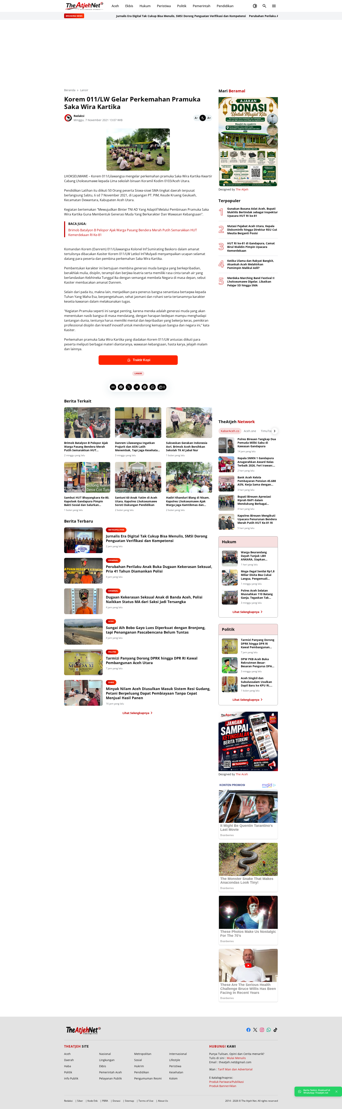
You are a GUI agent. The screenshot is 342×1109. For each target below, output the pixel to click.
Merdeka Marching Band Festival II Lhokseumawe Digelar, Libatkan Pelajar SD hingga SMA (251, 281)
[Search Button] (264, 6)
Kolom (173, 1078)
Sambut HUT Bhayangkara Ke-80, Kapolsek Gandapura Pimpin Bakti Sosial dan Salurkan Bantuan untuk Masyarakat (86, 501)
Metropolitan (116, 529)
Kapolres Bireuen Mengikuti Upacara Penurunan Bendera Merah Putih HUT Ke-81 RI (257, 519)
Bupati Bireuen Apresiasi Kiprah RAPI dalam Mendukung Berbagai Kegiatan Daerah (254, 500)
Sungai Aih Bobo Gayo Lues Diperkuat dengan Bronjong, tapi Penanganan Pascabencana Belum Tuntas (155, 630)
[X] (129, 387)
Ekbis (129, 6)
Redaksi (68, 1100)
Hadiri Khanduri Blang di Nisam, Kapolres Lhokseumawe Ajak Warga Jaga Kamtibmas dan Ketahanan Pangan (188, 501)
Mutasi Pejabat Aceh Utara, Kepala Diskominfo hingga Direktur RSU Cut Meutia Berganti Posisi (252, 229)
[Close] (336, 1091)
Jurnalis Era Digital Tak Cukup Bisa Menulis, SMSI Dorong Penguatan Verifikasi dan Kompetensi (158, 16)
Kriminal (113, 560)
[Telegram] (137, 387)
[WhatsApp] (152, 387)
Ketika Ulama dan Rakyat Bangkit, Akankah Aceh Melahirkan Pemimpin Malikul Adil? (250, 264)
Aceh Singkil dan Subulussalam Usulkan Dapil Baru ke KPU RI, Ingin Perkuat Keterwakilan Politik (256, 681)
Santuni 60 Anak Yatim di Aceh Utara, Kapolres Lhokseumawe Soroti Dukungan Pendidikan (136, 501)
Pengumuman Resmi (148, 1078)
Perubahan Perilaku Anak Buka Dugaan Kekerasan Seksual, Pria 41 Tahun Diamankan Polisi (159, 569)
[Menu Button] (274, 6)
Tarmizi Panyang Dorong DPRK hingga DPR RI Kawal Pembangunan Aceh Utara (152, 660)
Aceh (115, 6)
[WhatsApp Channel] (268, 1029)
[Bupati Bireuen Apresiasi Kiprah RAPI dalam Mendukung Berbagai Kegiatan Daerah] (226, 503)
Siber (80, 1100)
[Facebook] (121, 387)
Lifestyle (174, 1060)
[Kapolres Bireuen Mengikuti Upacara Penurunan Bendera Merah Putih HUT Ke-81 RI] (226, 522)
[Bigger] (209, 118)
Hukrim (139, 1066)
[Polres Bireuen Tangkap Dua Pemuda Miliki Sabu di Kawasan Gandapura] (226, 445)
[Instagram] (261, 1029)
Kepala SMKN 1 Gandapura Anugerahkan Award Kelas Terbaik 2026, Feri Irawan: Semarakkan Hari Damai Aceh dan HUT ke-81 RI (256, 461)
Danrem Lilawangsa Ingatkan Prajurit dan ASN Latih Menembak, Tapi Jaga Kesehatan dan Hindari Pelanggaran (137, 446)
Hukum (145, 6)
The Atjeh (242, 189)
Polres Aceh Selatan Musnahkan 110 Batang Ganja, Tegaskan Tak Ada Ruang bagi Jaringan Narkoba (257, 594)
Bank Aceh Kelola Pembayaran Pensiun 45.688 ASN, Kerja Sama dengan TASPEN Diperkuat (257, 481)
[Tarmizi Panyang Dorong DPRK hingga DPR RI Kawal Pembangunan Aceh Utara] (83, 662)
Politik (181, 6)
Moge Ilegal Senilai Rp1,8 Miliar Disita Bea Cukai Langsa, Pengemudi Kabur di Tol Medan (258, 575)
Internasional (178, 1054)
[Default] (203, 118)
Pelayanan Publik (110, 1078)
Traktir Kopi (141, 360)
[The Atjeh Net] (84, 6)
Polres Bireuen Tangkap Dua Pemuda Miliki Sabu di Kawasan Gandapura (257, 442)
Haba (67, 1066)
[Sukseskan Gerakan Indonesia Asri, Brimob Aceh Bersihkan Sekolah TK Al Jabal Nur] (189, 422)
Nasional (105, 1054)
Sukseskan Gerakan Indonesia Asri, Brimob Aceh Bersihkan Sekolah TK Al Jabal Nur (186, 446)
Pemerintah (201, 6)
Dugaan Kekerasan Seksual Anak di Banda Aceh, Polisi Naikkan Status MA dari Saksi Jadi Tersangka (154, 599)
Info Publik (71, 1078)
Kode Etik (92, 1100)
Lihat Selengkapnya (136, 713)
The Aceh (242, 774)
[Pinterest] (145, 387)
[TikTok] (275, 1029)
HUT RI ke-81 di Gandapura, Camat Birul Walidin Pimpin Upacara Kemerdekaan (251, 247)
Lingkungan (107, 1060)
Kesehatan (176, 1072)
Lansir (138, 373)
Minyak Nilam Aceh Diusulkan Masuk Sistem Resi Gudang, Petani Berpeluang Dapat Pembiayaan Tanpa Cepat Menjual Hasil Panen (158, 693)
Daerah (69, 1060)
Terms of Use (146, 1100)
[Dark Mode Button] (255, 6)
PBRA (105, 1100)
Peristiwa (164, 6)
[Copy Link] (113, 387)
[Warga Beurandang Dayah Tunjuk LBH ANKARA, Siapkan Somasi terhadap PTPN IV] (230, 558)
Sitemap (129, 1100)
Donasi (116, 1100)
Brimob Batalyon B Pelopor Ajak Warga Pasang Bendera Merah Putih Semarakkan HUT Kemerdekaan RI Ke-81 (86, 446)
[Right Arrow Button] (275, 431)
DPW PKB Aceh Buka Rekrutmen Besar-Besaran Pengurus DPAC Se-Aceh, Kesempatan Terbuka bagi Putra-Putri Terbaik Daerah (257, 662)
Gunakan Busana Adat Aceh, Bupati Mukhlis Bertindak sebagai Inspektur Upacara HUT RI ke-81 (252, 212)
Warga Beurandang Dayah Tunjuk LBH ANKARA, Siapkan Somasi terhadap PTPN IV (256, 556)
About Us (163, 1100)
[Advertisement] (171, 54)
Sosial (138, 1060)
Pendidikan (225, 6)
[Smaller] (196, 118)
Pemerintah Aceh (110, 1072)
